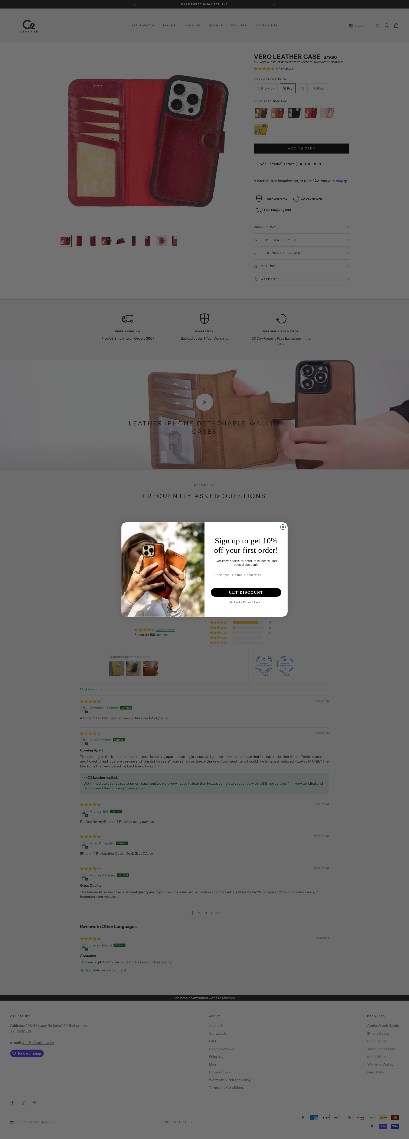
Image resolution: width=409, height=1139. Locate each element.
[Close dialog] (282, 527)
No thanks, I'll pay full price (246, 602)
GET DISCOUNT (246, 592)
